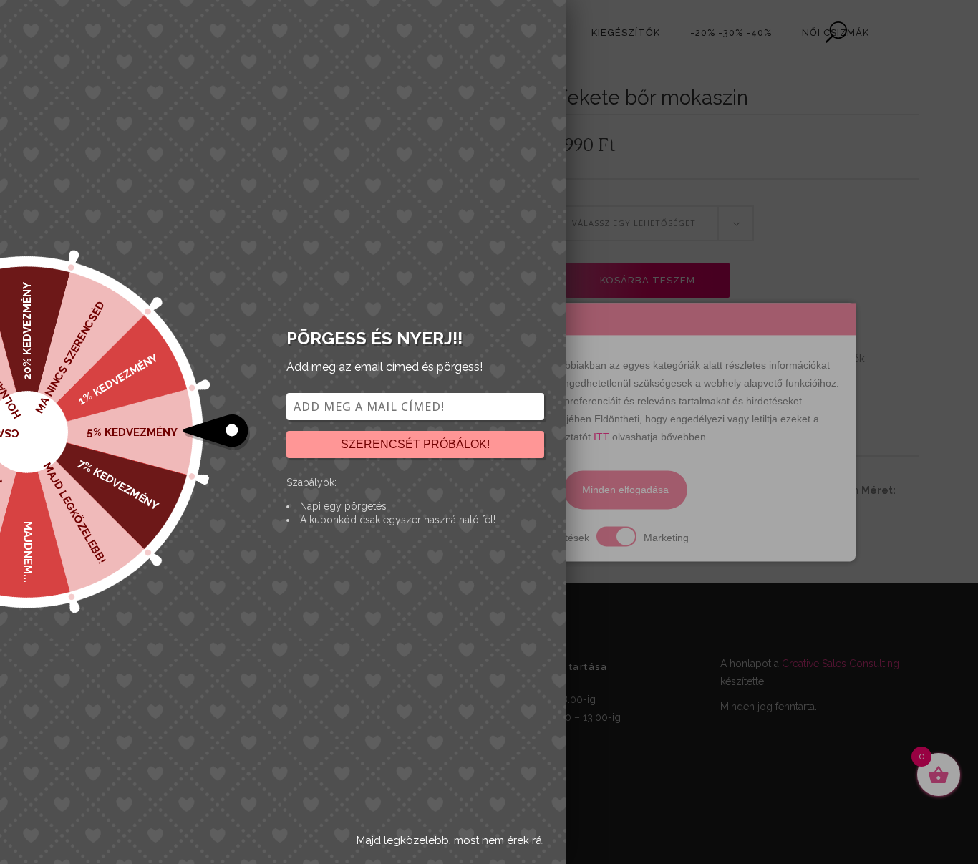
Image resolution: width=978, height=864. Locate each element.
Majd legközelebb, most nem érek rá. (450, 840)
